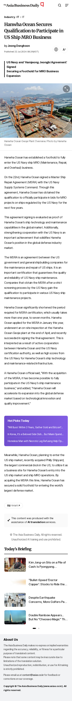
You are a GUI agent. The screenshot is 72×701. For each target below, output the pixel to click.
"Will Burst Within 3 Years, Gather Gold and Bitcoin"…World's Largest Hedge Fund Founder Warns (36, 427)
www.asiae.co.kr (53, 686)
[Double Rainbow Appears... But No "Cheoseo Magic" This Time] (15, 623)
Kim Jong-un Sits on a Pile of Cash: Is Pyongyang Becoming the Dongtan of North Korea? (47, 565)
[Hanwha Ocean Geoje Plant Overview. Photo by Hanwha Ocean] (36, 110)
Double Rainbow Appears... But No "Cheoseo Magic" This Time (48, 617)
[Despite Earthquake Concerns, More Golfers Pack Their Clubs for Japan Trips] (15, 606)
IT (23, 17)
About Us (10, 639)
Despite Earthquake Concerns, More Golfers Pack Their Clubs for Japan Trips (48, 600)
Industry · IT (11, 17)
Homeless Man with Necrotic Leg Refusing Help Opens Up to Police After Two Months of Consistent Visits (36, 441)
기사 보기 (12, 505)
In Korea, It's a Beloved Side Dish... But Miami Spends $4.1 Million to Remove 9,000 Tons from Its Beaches (36, 434)
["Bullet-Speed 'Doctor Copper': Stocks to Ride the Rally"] (15, 588)
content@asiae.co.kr (33, 675)
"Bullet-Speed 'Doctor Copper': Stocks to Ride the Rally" (47, 582)
